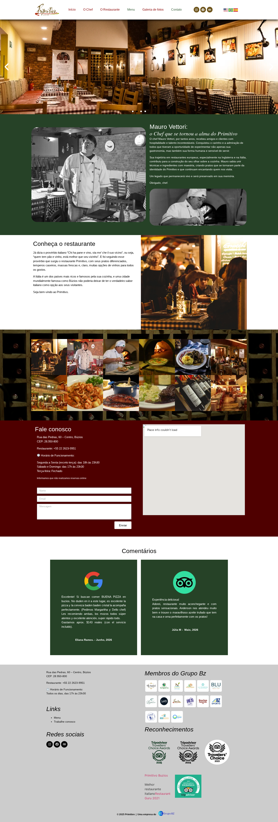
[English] (226, 10)
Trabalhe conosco (64, 721)
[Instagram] (196, 10)
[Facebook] (203, 10)
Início (72, 9)
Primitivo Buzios (156, 775)
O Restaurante (110, 9)
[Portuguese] (230, 10)
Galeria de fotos (153, 9)
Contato (176, 9)
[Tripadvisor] (210, 10)
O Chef (88, 9)
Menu (131, 9)
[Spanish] (235, 10)
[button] (6, 67)
